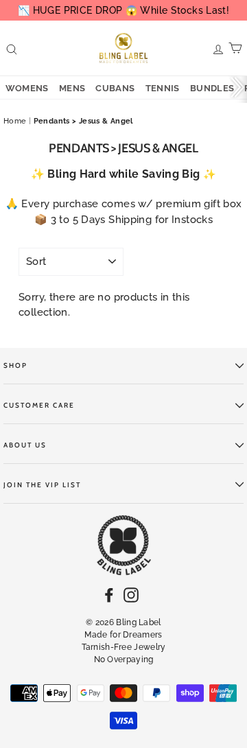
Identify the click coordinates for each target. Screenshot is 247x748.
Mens (72, 88)
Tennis (162, 88)
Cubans (114, 88)
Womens (27, 88)
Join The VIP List (42, 484)
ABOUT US (25, 445)
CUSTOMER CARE (39, 405)
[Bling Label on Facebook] (109, 595)
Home (15, 121)
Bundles (212, 88)
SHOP (15, 365)
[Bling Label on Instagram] (131, 595)
